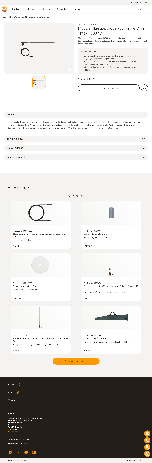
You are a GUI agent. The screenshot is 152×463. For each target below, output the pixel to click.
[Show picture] (39, 82)
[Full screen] (69, 69)
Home (4, 17)
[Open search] (140, 9)
